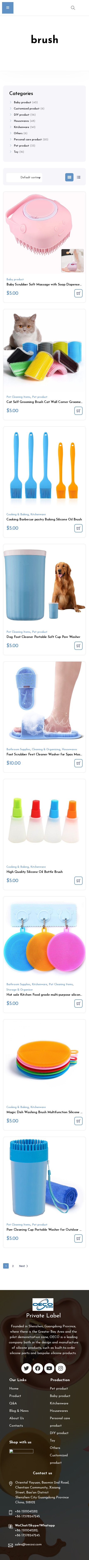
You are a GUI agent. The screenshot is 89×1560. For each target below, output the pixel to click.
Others (18, 133)
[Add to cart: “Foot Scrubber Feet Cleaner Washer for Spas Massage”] (78, 763)
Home (13, 1388)
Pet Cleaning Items (18, 397)
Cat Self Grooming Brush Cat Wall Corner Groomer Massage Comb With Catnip (44, 402)
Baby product (15, 279)
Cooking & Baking (17, 514)
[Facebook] (38, 1368)
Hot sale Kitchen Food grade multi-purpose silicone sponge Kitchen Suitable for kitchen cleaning (44, 995)
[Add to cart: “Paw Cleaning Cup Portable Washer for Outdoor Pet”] (78, 1238)
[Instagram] (60, 1368)
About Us (16, 1418)
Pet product (39, 397)
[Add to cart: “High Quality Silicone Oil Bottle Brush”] (78, 881)
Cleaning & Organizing (46, 749)
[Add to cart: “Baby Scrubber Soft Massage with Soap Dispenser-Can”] (78, 293)
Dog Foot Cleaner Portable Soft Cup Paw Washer (43, 637)
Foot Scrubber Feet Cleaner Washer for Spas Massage (44, 754)
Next (22, 1266)
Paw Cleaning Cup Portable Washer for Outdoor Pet (44, 1229)
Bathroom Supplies (18, 749)
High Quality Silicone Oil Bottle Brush (34, 872)
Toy (16, 152)
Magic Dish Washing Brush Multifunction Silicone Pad (44, 1112)
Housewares (69, 749)
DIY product (21, 115)
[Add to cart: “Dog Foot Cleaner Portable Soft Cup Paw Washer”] (78, 646)
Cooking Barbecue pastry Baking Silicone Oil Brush (44, 519)
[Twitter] (26, 1368)
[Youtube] (49, 1368)
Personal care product (28, 139)
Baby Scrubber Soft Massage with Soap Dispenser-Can (44, 284)
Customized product (27, 108)
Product (15, 1396)
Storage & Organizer (19, 989)
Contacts (16, 1425)
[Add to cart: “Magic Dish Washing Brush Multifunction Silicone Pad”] (78, 1121)
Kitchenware (38, 514)
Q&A (13, 1403)
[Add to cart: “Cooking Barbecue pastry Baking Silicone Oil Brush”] (78, 528)
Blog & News (19, 1411)
